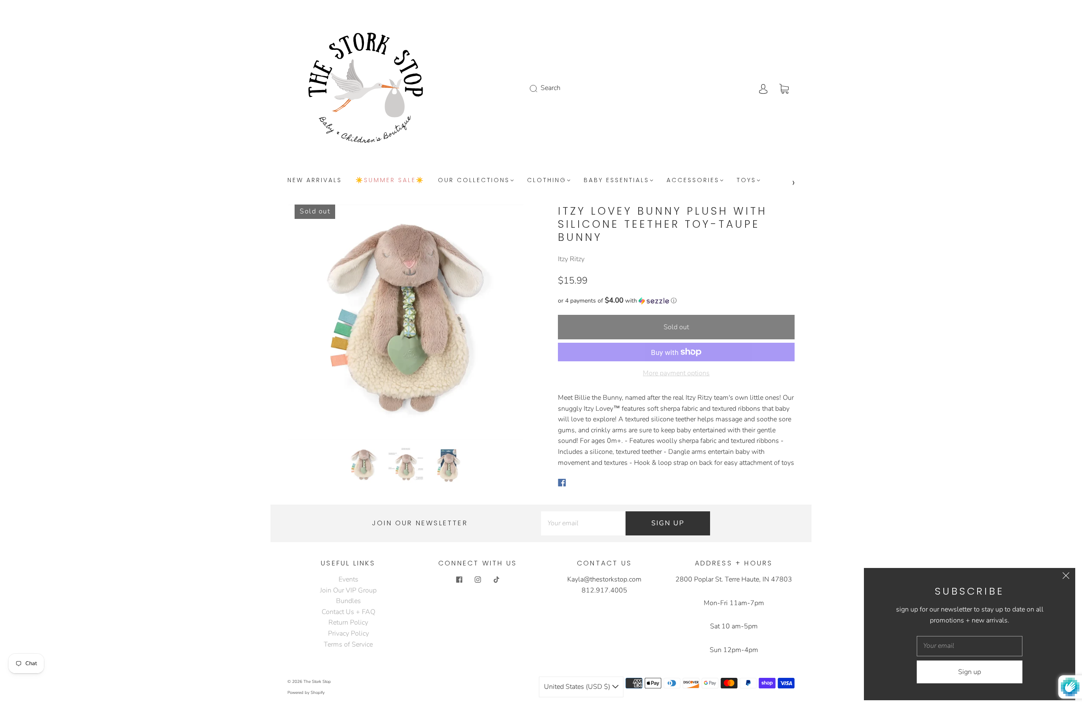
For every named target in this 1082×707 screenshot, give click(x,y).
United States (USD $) (578, 686)
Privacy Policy (348, 633)
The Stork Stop (317, 682)
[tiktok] (496, 579)
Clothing (546, 180)
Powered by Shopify (306, 693)
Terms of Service (348, 644)
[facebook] (459, 579)
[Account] (763, 87)
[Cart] (784, 87)
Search (550, 88)
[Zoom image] (405, 324)
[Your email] (583, 523)
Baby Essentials (616, 180)
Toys (746, 180)
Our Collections (474, 180)
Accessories (693, 180)
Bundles (348, 601)
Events (348, 579)
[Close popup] (1066, 577)
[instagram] (477, 579)
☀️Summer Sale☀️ (389, 180)
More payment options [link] (676, 373)
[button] (311, 324)
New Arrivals (314, 180)
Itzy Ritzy (571, 259)
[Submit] (539, 88)
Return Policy (348, 622)
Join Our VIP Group (348, 590)
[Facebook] (562, 482)
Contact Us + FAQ (348, 612)
